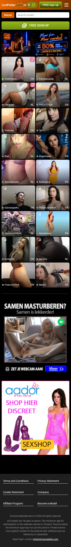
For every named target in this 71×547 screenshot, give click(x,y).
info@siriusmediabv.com (45, 539)
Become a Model (47, 503)
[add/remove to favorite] (4, 59)
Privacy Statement (48, 480)
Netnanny (28, 534)
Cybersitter (42, 534)
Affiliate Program (13, 503)
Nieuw (8, 15)
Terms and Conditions (16, 480)
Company (43, 492)
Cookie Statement (13, 492)
